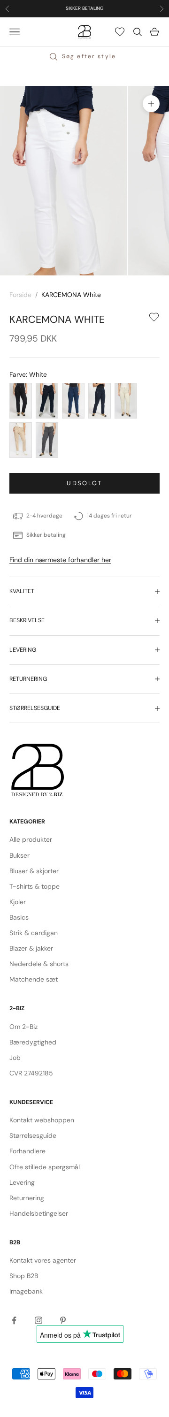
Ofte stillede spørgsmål (44, 1167)
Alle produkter (30, 839)
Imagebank (26, 1291)
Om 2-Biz (23, 1026)
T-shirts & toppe (34, 886)
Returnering (26, 1198)
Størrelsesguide (32, 1135)
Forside (20, 294)
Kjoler (17, 902)
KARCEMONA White (71, 294)
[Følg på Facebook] (14, 1320)
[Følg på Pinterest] (63, 1320)
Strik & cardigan (33, 933)
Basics (19, 917)
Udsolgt (84, 483)
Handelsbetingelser (38, 1213)
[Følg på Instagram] (38, 1320)
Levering (22, 1182)
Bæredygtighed (32, 1042)
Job (15, 1057)
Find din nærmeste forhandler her (60, 560)
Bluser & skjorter (34, 871)
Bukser (19, 855)
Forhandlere (27, 1151)
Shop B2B (23, 1276)
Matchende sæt (33, 979)
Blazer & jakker (31, 948)
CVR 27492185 (31, 1073)
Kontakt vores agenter (42, 1260)
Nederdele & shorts (39, 964)
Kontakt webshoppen (41, 1120)
